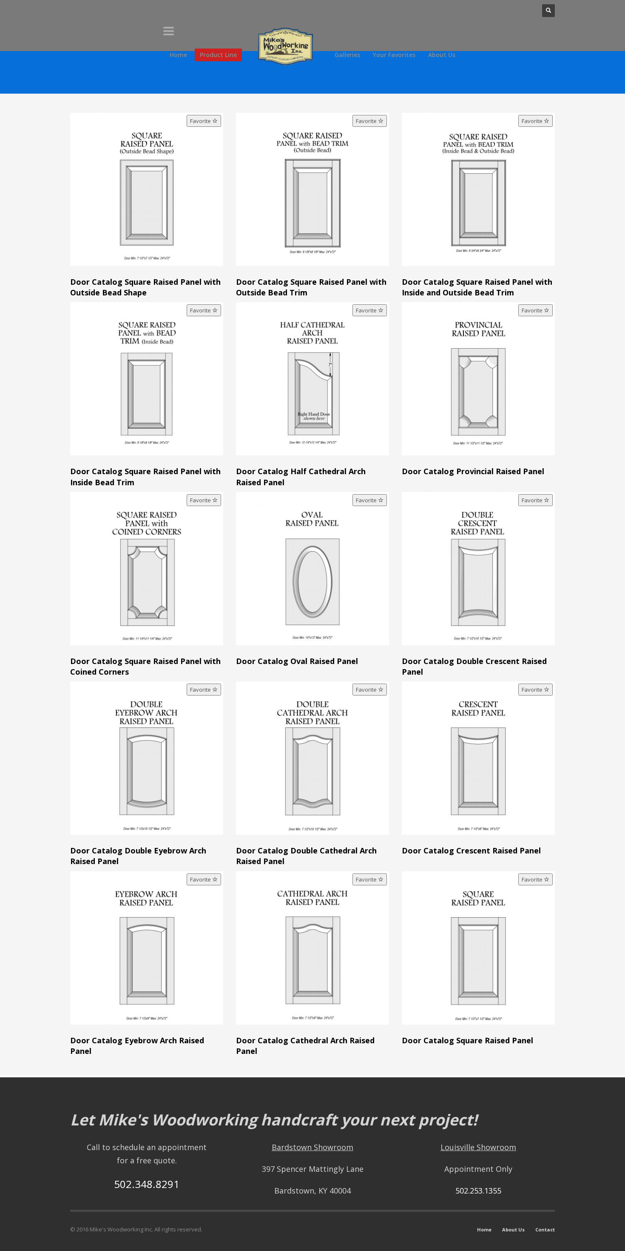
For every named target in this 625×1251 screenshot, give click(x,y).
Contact (545, 1229)
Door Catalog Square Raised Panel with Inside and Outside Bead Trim (477, 287)
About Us (513, 1229)
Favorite (201, 121)
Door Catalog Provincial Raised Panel (473, 471)
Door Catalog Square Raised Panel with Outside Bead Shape (145, 287)
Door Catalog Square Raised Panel (467, 1040)
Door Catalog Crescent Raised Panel (471, 850)
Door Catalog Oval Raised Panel (297, 661)
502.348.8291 (146, 1184)
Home (484, 1229)
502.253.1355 (478, 1190)
